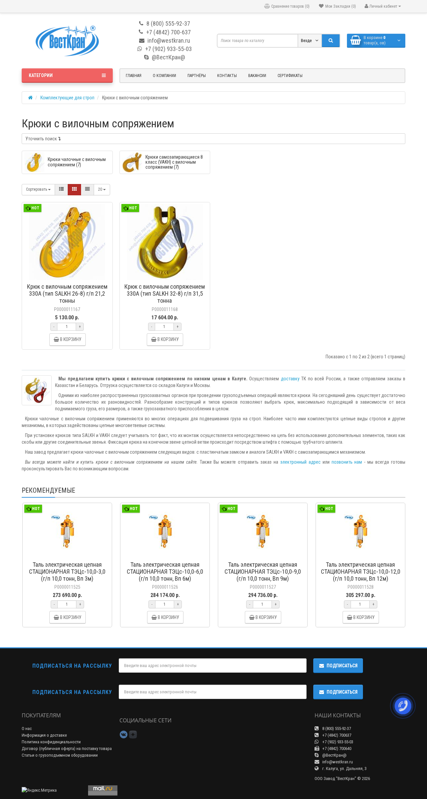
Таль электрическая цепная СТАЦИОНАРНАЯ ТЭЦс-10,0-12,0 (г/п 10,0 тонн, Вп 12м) (360, 571)
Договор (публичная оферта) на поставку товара (67, 748)
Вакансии (257, 75)
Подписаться (342, 665)
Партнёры (196, 75)
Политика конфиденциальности (51, 741)
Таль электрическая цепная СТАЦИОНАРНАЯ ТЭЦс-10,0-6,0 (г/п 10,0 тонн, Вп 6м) (165, 571)
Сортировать (37, 189)
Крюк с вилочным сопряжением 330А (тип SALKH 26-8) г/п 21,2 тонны (67, 293)
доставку (290, 378)
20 (100, 189)
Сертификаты (290, 75)
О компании (164, 75)
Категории (41, 75)
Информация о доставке (44, 735)
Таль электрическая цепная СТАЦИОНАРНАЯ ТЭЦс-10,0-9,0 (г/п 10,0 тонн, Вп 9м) (263, 571)
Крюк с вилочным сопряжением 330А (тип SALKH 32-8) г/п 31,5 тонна (164, 293)
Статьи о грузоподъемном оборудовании (60, 755)
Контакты (227, 75)
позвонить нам (347, 462)
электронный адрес (300, 462)
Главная (133, 75)
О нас (27, 728)
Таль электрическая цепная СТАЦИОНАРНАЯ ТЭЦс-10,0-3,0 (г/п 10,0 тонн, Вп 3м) (67, 571)
